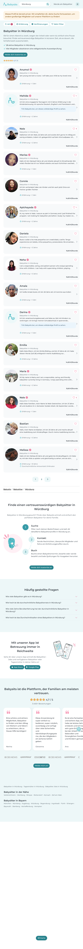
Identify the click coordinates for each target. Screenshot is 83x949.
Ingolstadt (56, 803)
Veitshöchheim (10, 795)
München (7, 803)
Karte (42, 938)
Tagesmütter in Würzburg (34, 786)
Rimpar (29, 795)
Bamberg (16, 806)
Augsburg (26, 803)
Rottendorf (38, 795)
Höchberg (21, 795)
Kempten (38, 806)
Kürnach (47, 795)
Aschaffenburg (27, 806)
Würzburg (35, 803)
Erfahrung (23, 24)
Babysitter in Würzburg (13, 786)
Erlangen (70, 803)
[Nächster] (48, 479)
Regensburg (45, 803)
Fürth (63, 803)
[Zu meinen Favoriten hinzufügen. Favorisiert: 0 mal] (75, 69)
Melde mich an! (41, 766)
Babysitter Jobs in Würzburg (56, 786)
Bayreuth (7, 806)
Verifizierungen (41, 24)
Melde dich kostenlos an (15, 55)
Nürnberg (16, 803)
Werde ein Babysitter (63, 4)
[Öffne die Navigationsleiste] (77, 4)
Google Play (33, 667)
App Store (18, 667)
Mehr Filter (58, 24)
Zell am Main (57, 795)
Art (9, 24)
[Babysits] (10, 4)
